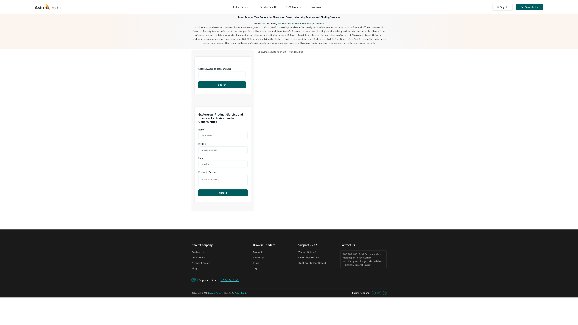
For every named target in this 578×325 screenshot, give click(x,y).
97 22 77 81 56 (230, 280)
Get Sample (527, 6)
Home (257, 23)
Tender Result (268, 6)
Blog (194, 268)
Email (201, 158)
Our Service (198, 257)
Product (257, 252)
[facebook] (374, 293)
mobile (202, 143)
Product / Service (207, 172)
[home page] (48, 6)
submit (223, 192)
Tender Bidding (307, 252)
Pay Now (316, 6)
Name (201, 129)
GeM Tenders (293, 6)
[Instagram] (385, 293)
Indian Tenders (241, 6)
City (255, 268)
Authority (271, 23)
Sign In (504, 6)
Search (222, 84)
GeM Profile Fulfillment (312, 263)
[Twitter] (379, 293)
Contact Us (197, 252)
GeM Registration (308, 257)
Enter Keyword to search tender (214, 68)
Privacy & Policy (200, 263)
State (256, 263)
